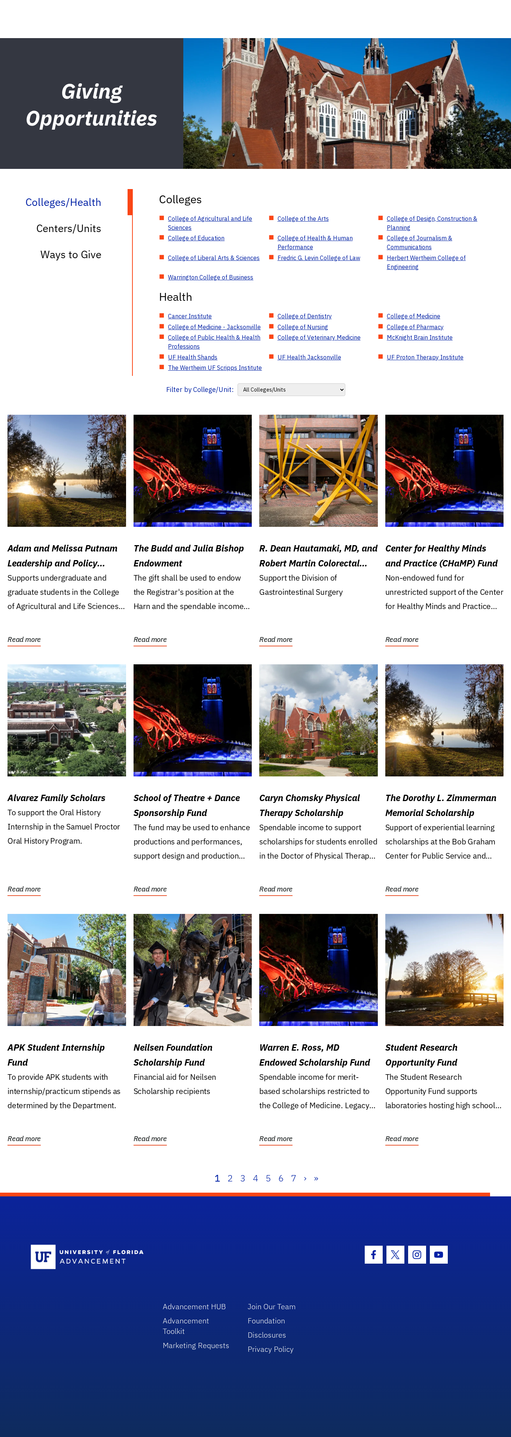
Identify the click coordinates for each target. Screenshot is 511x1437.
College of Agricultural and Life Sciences (210, 223)
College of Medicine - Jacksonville (214, 327)
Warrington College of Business (210, 277)
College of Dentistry (305, 316)
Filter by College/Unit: (200, 389)
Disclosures (267, 1335)
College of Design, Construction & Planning (432, 223)
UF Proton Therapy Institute (425, 357)
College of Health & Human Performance (315, 242)
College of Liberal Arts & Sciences (214, 258)
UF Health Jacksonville (309, 357)
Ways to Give (70, 254)
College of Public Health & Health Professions (214, 342)
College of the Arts (303, 218)
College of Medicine (413, 316)
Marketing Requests (196, 1345)
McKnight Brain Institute (420, 337)
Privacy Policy (271, 1349)
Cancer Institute (190, 316)
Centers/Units (68, 228)
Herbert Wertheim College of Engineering (426, 262)
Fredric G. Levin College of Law (319, 258)
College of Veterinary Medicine (319, 337)
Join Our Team (272, 1306)
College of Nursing (303, 327)
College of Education (196, 238)
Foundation (266, 1321)
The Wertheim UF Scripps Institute (215, 367)
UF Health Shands (192, 357)
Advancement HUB (194, 1306)
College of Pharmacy (415, 327)
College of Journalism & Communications (419, 242)
